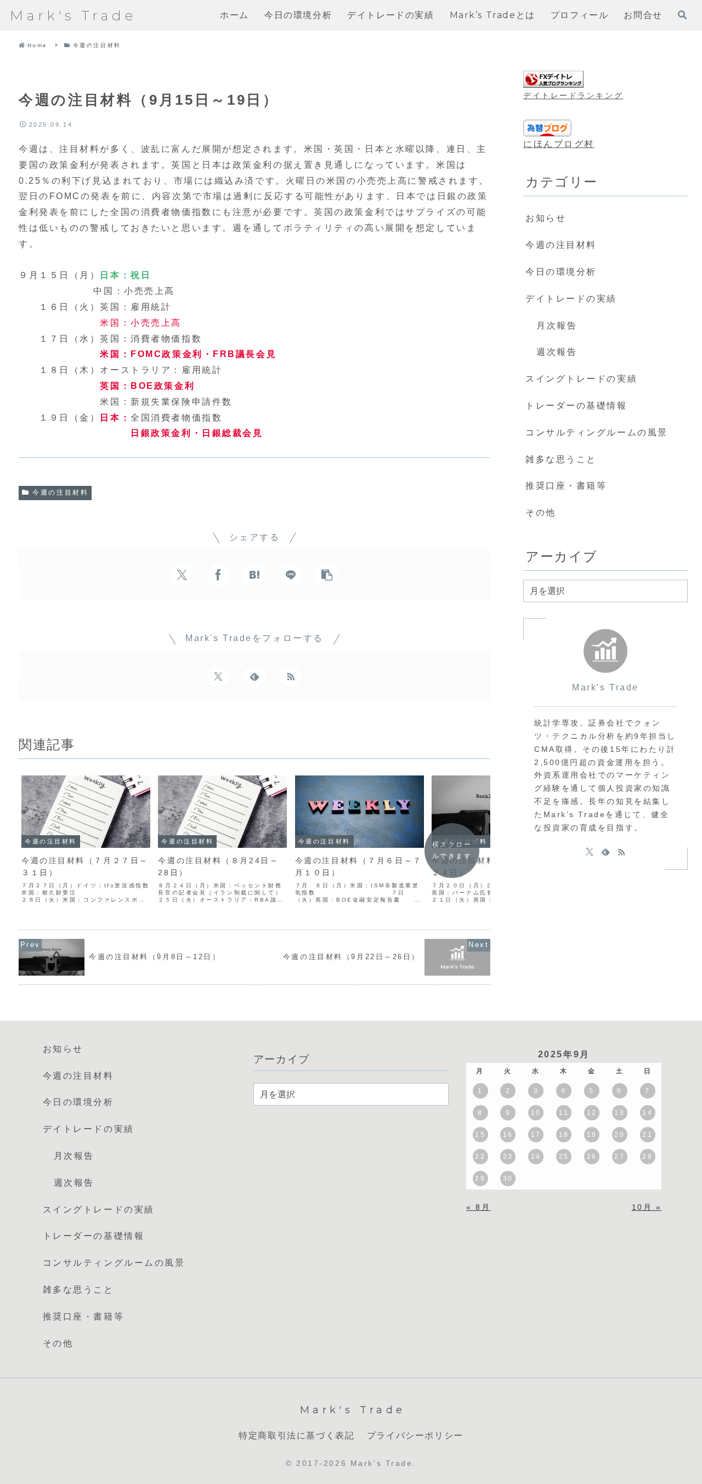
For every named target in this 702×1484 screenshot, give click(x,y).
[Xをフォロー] (218, 676)
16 (508, 1135)
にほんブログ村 (559, 144)
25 (564, 1156)
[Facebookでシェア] (218, 575)
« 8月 (478, 1207)
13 (619, 1113)
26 (592, 1156)
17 (536, 1135)
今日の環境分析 (561, 271)
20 (619, 1135)
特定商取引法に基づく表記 (296, 1435)
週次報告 (556, 351)
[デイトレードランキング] (553, 79)
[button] (327, 575)
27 (619, 1156)
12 (592, 1113)
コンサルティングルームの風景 (596, 432)
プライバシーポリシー (415, 1435)
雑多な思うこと (561, 459)
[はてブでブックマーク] (254, 575)
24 (536, 1156)
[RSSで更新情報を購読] (291, 676)
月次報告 (556, 325)
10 (536, 1113)
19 (592, 1135)
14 (647, 1113)
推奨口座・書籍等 (566, 485)
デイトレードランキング (573, 95)
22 (480, 1156)
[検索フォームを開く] (682, 15)
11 (564, 1113)
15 (480, 1135)
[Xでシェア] (182, 575)
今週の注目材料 (60, 492)
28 (647, 1156)
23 (508, 1156)
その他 (540, 512)
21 (647, 1135)
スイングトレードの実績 (581, 378)
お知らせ (545, 218)
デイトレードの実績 (571, 298)
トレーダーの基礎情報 (576, 405)
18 (564, 1135)
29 (480, 1178)
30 (508, 1178)
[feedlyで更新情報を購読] (254, 676)
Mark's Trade (605, 687)
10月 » (647, 1207)
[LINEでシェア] (291, 575)
